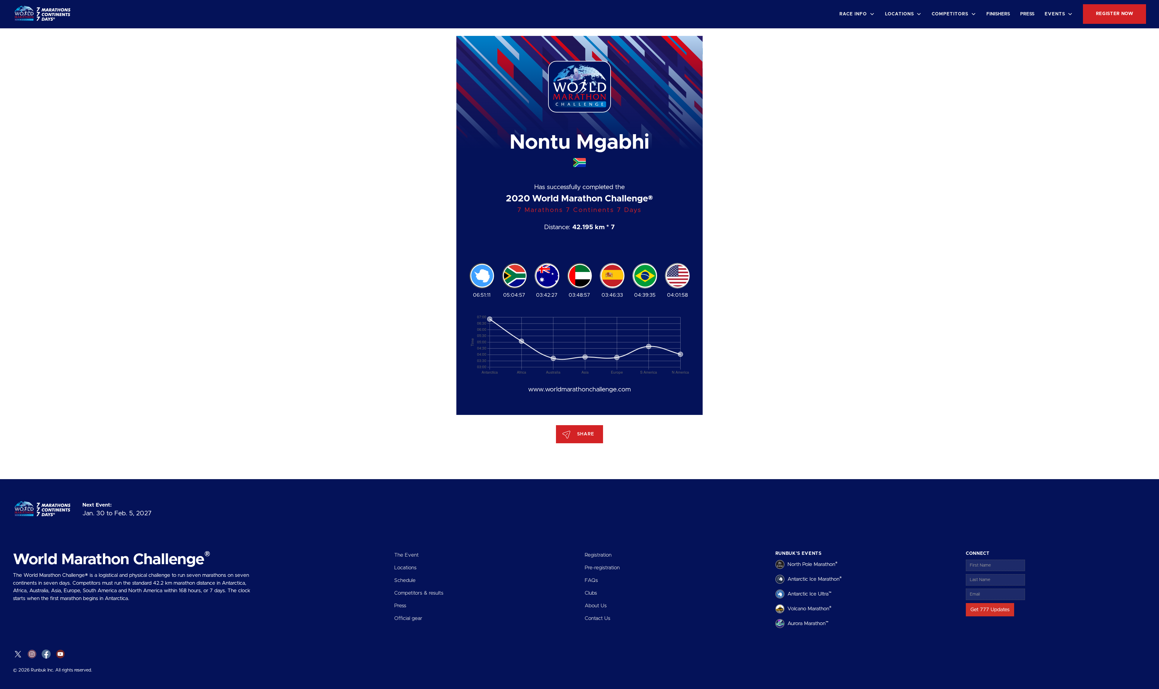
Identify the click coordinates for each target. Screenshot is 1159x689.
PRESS (1027, 14)
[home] (44, 14)
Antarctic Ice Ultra (809, 593)
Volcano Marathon (809, 608)
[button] (857, 14)
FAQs (591, 580)
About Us (596, 605)
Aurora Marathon (808, 623)
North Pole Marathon (812, 564)
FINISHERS (998, 14)
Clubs (591, 593)
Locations (405, 567)
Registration (598, 555)
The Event (406, 555)
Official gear (408, 618)
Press (400, 605)
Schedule (405, 580)
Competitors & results (418, 593)
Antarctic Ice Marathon (814, 579)
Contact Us (597, 618)
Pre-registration (602, 567)
